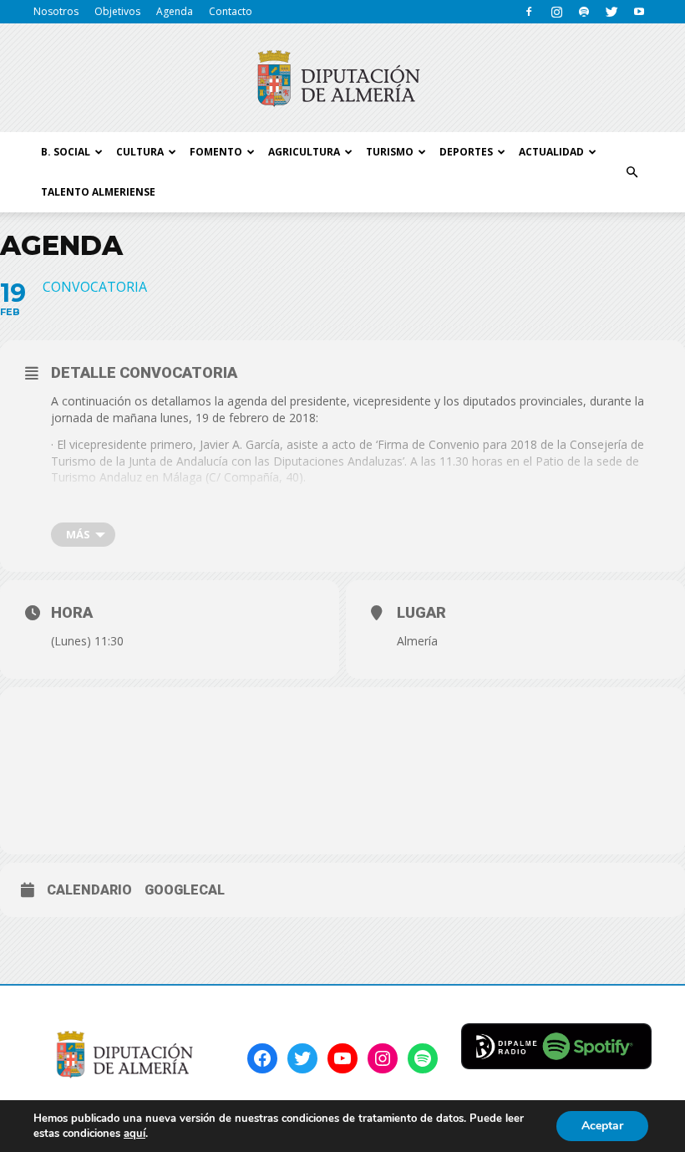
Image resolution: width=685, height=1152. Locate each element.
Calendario (89, 890)
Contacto (230, 11)
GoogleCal (185, 890)
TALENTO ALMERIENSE (98, 192)
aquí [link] (134, 1133)
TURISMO (390, 152)
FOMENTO (216, 152)
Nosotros (56, 11)
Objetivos (117, 11)
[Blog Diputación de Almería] (342, 78)
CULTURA (140, 152)
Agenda (174, 11)
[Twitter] (611, 11)
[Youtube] (639, 11)
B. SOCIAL (65, 152)
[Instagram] (556, 11)
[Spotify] (583, 11)
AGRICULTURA (304, 152)
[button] (631, 172)
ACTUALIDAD (551, 152)
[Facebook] (528, 11)
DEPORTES (466, 152)
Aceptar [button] (602, 1126)
